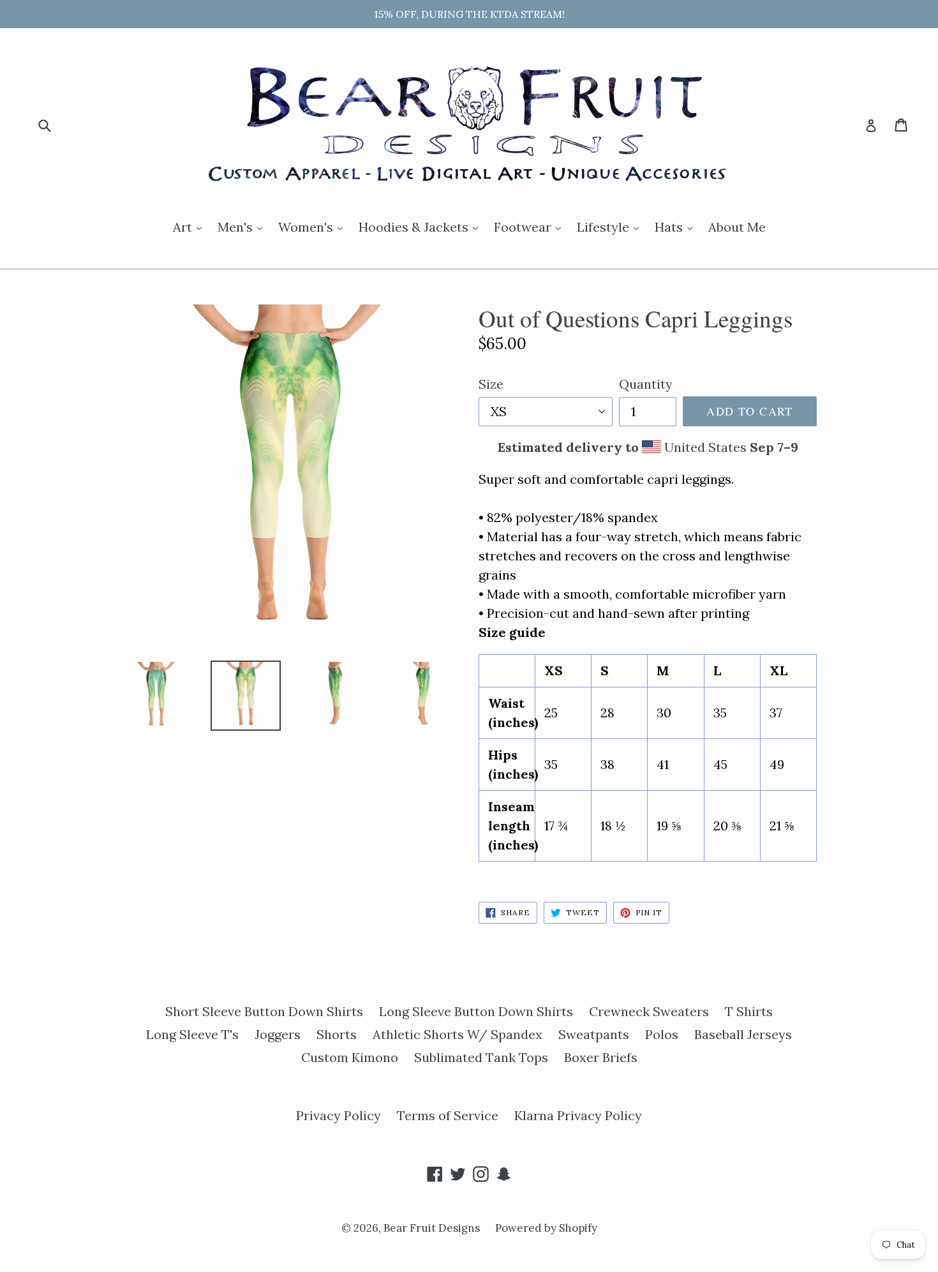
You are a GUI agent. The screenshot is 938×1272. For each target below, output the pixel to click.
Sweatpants (593, 1034)
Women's (313, 226)
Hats (677, 226)
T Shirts (749, 1011)
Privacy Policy (338, 1115)
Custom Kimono (349, 1057)
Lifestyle (611, 226)
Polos (661, 1034)
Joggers (278, 1034)
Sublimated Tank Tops (481, 1057)
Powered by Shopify (546, 1228)
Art (190, 226)
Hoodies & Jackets (421, 226)
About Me (737, 227)
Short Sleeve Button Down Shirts (264, 1011)
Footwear (530, 226)
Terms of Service (447, 1115)
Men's (243, 226)
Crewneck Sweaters (649, 1011)
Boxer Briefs (600, 1057)
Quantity (646, 384)
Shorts (336, 1034)
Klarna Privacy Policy (578, 1115)
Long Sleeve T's (192, 1034)
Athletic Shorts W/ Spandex (457, 1034)
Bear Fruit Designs (432, 1228)
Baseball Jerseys (743, 1034)
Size (491, 384)
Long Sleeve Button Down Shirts (476, 1011)
